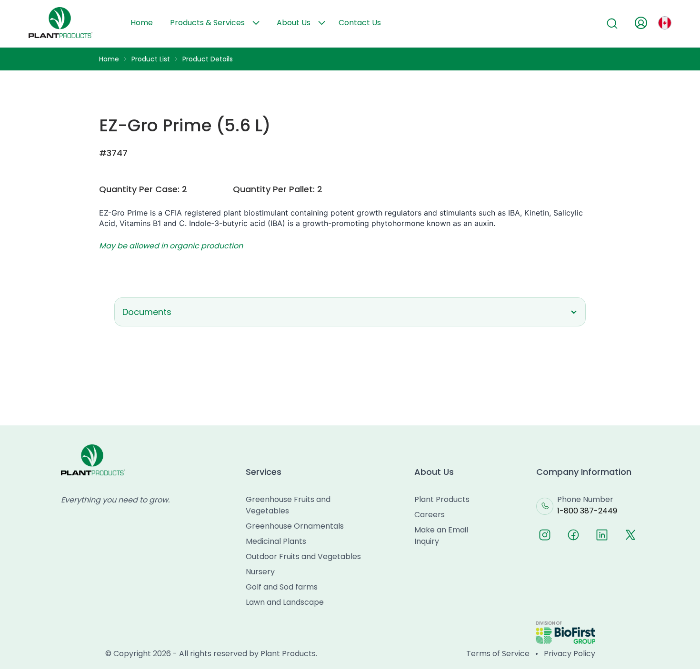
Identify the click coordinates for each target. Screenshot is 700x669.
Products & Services (207, 22)
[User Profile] (641, 22)
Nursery (260, 571)
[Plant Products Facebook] (573, 534)
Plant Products (442, 499)
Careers (429, 514)
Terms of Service (498, 653)
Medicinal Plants (276, 541)
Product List (150, 59)
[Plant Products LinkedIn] (602, 534)
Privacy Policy (569, 653)
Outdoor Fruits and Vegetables (303, 556)
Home (141, 22)
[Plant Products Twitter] (630, 534)
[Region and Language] (664, 23)
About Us (293, 22)
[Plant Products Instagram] (544, 534)
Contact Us (360, 22)
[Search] (612, 23)
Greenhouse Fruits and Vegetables (288, 505)
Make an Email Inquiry (441, 535)
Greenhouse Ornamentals (295, 526)
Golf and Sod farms (282, 586)
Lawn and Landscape (285, 602)
